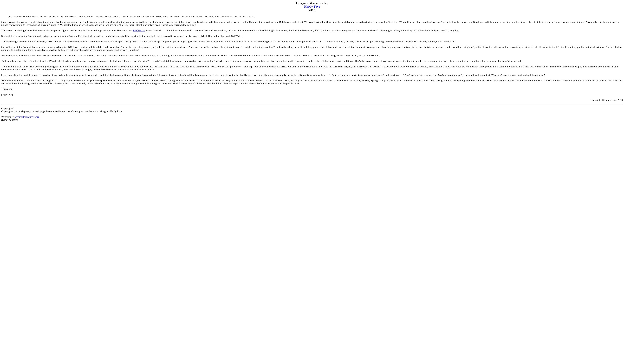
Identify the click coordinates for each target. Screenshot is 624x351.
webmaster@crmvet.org (27, 117)
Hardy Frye (312, 6)
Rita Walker (139, 30)
